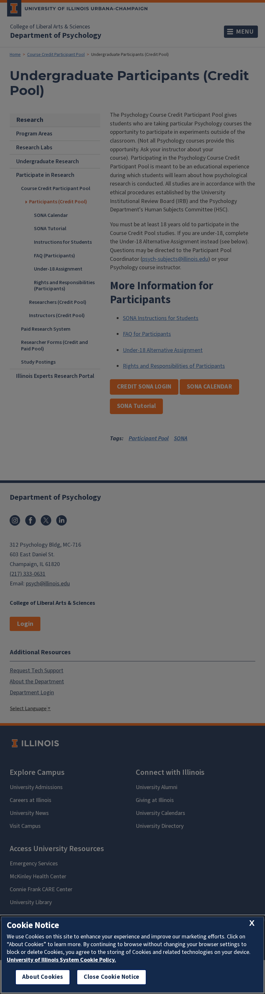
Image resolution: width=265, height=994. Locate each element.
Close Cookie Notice (111, 977)
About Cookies (42, 977)
